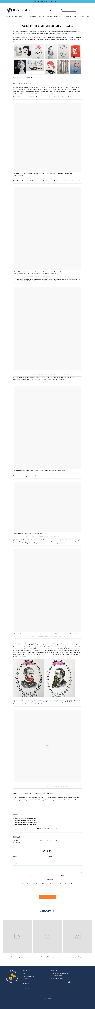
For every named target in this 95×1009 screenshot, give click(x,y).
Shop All (7, 16)
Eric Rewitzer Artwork (37, 16)
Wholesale (26, 983)
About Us (25, 986)
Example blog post (17, 957)
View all (47, 915)
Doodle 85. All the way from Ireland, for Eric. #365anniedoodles (31, 372)
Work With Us (84, 16)
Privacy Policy (54, 883)
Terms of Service (64, 883)
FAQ (24, 973)
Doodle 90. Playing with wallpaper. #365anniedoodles (28, 533)
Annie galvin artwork (19, 16)
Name (15, 856)
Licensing (26, 981)
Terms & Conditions (49, 995)
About (76, 16)
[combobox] (69, 10)
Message (16, 864)
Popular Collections (53, 16)
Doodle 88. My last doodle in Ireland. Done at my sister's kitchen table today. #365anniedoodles (39, 470)
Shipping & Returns (28, 976)
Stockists (26, 978)
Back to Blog (48, 897)
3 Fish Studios (31, 818)
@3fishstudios (31, 820)
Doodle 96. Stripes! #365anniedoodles (24, 784)
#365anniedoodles (39, 22)
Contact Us (26, 988)
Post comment (47, 879)
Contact (52, 10)
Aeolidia (49, 998)
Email (50, 856)
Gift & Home (67, 16)
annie (46, 22)
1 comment (51, 22)
